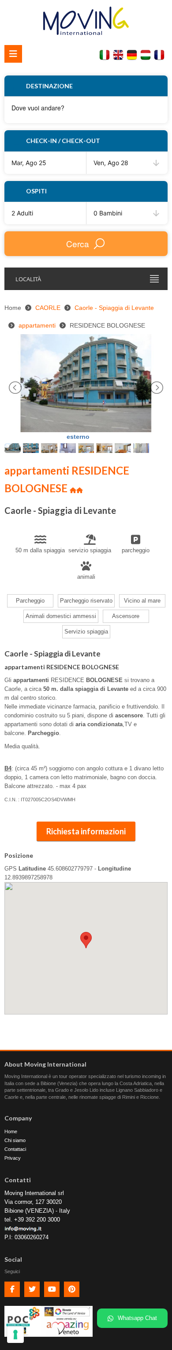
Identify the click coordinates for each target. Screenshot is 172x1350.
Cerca (77, 243)
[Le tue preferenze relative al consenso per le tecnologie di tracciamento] (15, 1334)
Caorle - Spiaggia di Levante (114, 307)
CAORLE (47, 307)
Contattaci (15, 1149)
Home (10, 1131)
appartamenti (37, 325)
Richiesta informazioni (86, 831)
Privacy (12, 1158)
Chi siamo (15, 1140)
